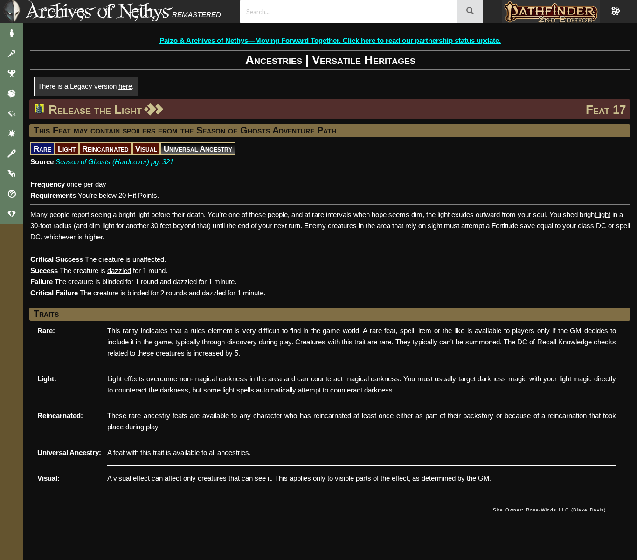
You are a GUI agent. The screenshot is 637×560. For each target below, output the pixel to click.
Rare (42, 149)
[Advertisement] (258, 519)
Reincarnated (105, 149)
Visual (146, 149)
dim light (101, 226)
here (125, 86)
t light (602, 214)
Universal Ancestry (198, 149)
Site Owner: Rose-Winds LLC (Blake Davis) (549, 509)
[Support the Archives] (11, 214)
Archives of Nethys (97, 11)
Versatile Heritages (363, 60)
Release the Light (95, 110)
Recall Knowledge (564, 342)
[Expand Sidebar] (11, 11)
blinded (113, 282)
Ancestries (273, 60)
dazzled (119, 270)
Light (67, 149)
